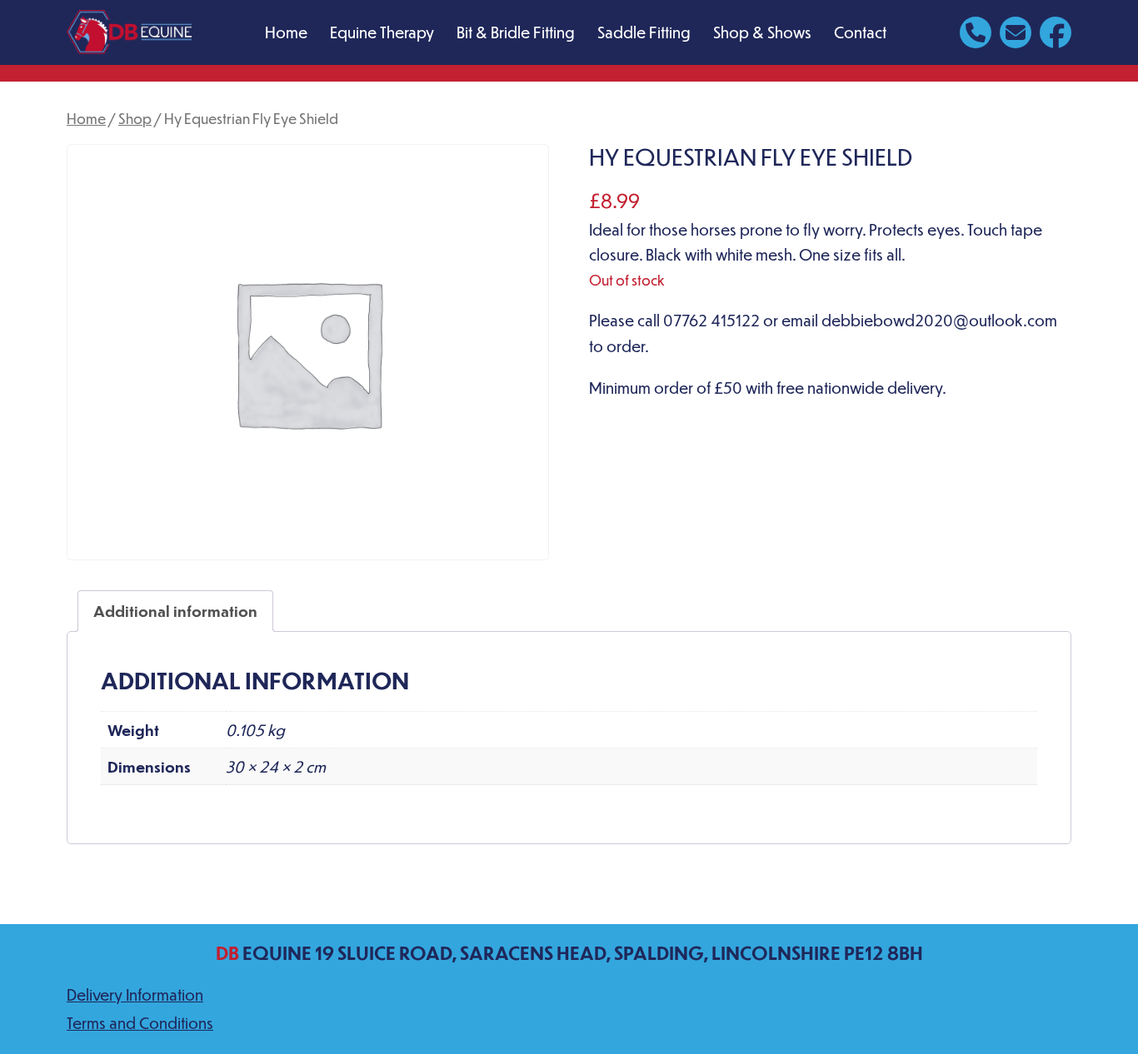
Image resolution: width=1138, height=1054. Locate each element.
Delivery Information (135, 994)
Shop (135, 118)
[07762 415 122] (975, 30)
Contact (860, 32)
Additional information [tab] (175, 610)
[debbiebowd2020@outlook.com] (1015, 30)
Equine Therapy (382, 32)
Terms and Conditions (140, 1022)
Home (286, 32)
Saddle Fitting (644, 32)
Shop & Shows (762, 32)
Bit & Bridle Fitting (516, 32)
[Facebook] (1055, 30)
